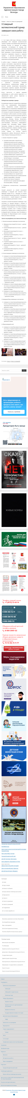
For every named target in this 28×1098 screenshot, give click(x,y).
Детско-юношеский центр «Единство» (10, 868)
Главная (3, 21)
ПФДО (6, 1019)
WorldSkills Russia (5, 846)
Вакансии (5, 1055)
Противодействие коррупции (8, 922)
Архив (4, 882)
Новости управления (8, 901)
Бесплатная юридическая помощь (10, 928)
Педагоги (3, 1051)
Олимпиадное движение (6, 1071)
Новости (9, 21)
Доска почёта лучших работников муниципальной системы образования (12, 1078)
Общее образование (8, 998)
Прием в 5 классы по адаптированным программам (13, 1005)
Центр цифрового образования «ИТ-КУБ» (11, 861)
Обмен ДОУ (7, 988)
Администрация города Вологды (9, 958)
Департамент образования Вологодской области (13, 952)
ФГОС (4, 1035)
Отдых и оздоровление (8, 1029)
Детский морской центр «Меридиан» (10, 871)
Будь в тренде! (6, 885)
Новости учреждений (17, 21)
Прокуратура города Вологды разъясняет (11, 844)
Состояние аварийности (8, 911)
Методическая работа (8, 1058)
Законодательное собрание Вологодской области (13, 961)
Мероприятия (6, 895)
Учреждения (4, 982)
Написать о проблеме (14, 411)
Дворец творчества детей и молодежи (10, 865)
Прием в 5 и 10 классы (10, 1009)
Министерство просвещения (8, 942)
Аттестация (5, 1038)
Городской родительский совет (9, 856)
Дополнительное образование (10, 1016)
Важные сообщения (7, 888)
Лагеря (6, 1032)
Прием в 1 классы (9, 1001)
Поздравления (6, 907)
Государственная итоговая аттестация (14, 1013)
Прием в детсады (9, 995)
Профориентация (5, 1048)
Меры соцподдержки (7, 925)
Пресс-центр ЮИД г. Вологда (8, 853)
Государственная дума (7, 955)
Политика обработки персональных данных (12, 931)
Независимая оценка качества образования (13, 1042)
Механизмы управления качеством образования (13, 919)
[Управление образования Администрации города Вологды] (14, 4)
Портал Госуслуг (6, 968)
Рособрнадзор (5, 945)
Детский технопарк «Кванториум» (9, 859)
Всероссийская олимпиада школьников (12, 891)
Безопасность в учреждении (9, 1022)
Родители (3, 1064)
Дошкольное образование (9, 985)
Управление (3, 1045)
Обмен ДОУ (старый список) (11, 992)
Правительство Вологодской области (10, 949)
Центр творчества (5, 864)
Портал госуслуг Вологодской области (11, 971)
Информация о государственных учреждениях (12, 964)
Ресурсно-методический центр (8, 1082)
